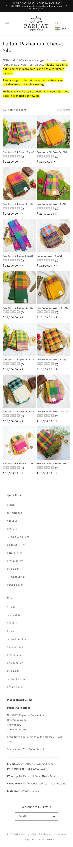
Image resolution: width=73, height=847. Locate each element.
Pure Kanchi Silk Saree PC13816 (52, 463)
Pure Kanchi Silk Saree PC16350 (52, 359)
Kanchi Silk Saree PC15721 (49, 256)
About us (12, 520)
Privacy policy (15, 560)
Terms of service (46, 839)
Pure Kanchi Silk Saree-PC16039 (18, 256)
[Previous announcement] (6, 6)
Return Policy (15, 552)
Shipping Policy (16, 544)
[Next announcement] (66, 6)
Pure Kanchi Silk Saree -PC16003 (52, 307)
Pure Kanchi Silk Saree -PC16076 (18, 411)
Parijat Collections (23, 834)
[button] (7, 24)
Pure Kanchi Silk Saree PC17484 (52, 204)
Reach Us (12, 528)
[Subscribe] (54, 816)
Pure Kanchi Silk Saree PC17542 (52, 152)
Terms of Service (16, 576)
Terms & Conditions (18, 536)
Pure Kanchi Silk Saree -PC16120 (52, 411)
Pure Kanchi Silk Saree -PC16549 (18, 359)
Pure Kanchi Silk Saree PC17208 (18, 307)
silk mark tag (14, 512)
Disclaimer (13, 568)
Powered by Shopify (41, 834)
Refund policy (15, 584)
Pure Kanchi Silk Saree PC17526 (18, 204)
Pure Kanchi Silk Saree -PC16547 (18, 152)
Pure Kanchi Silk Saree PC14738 (18, 463)
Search (11, 504)
